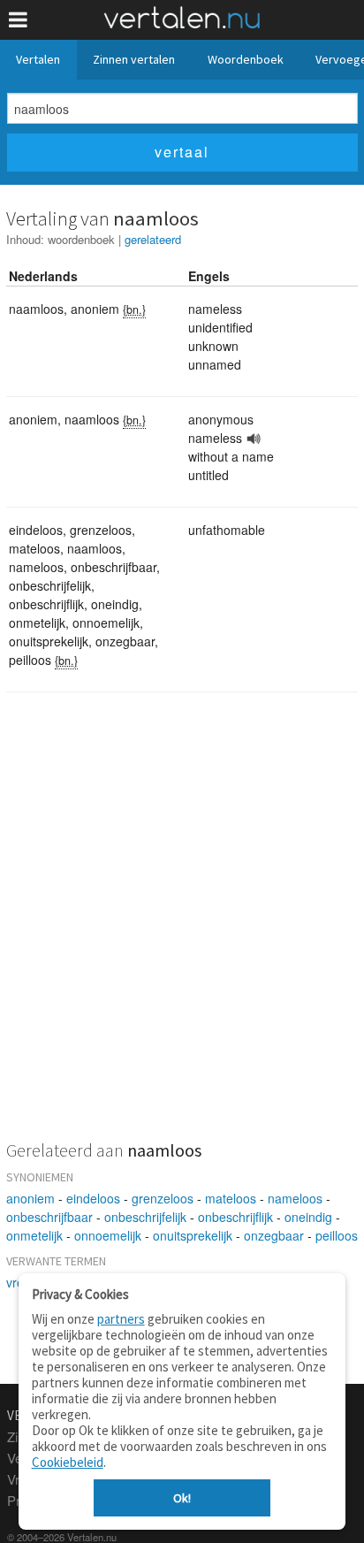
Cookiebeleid (67, 1462)
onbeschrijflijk (235, 1217)
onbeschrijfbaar (49, 1217)
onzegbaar (274, 1235)
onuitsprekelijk (192, 1235)
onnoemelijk (107, 1235)
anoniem (30, 1198)
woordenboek (81, 239)
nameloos (295, 1198)
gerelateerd (153, 239)
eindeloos (93, 1198)
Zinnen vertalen (134, 59)
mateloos (230, 1198)
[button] (18, 20)
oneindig (308, 1217)
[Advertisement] (182, 927)
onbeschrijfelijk (145, 1217)
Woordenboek (246, 59)
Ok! (182, 1498)
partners (121, 1318)
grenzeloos (162, 1198)
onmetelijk (34, 1235)
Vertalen (38, 59)
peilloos (336, 1235)
